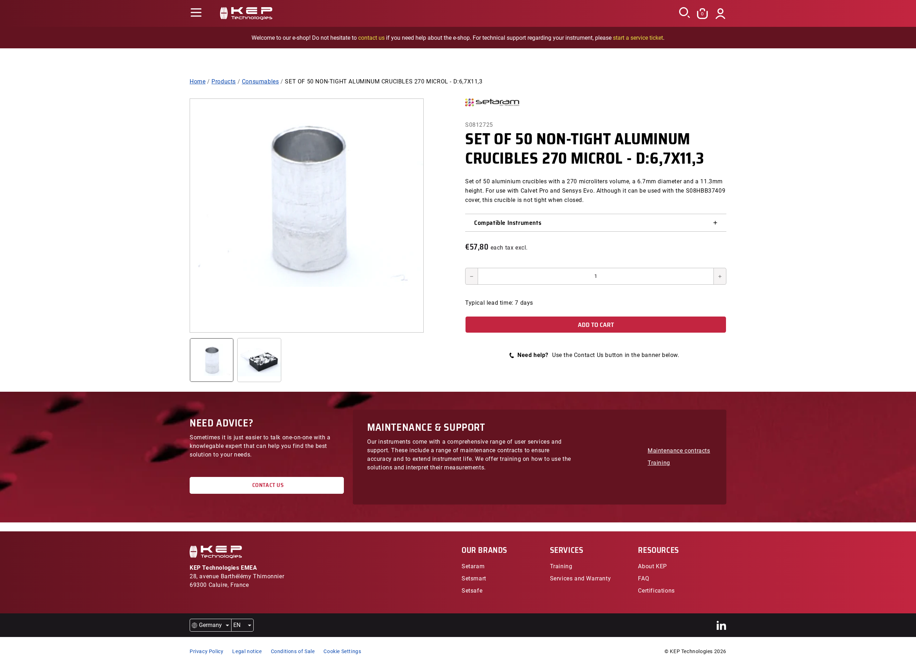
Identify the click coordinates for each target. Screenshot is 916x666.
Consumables (260, 81)
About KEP (652, 566)
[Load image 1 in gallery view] (211, 360)
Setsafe (472, 590)
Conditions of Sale (293, 651)
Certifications (656, 590)
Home (197, 81)
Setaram (473, 566)
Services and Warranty (580, 578)
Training (659, 462)
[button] (196, 13)
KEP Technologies (691, 651)
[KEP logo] (246, 13)
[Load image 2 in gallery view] (259, 360)
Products (223, 81)
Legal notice (247, 651)
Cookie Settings (342, 651)
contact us (371, 37)
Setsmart (474, 578)
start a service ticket (638, 37)
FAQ (643, 578)
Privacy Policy (206, 651)
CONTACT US (266, 485)
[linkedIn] (721, 625)
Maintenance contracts (679, 450)
